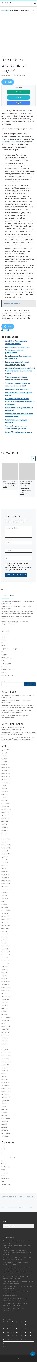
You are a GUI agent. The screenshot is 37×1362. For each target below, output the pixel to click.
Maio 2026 (4, 759)
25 (8, 1339)
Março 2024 (4, 836)
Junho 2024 (4, 827)
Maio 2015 (4, 1124)
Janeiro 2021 (5, 949)
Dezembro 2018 (5, 1023)
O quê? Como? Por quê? (9, 649)
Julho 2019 (4, 1002)
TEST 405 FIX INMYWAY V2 (10, 1296)
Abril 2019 (4, 1011)
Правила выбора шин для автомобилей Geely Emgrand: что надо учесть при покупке (20, 371)
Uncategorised (6, 658)
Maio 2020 (4, 972)
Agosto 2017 (5, 1065)
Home (3, 10)
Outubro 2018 (5, 1029)
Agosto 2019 (5, 999)
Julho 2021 (4, 931)
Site (8, 558)
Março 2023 (4, 871)
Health (3, 640)
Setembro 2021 (5, 925)
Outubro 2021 (5, 922)
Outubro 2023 (5, 851)
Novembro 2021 (5, 919)
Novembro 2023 (5, 848)
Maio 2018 (4, 1044)
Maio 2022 (4, 901)
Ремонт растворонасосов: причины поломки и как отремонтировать (17, 1287)
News (7, 10)
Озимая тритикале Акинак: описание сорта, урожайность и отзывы (15, 1292)
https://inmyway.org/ (7, 738)
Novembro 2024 (5, 812)
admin (3, 733)
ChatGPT (18, 92)
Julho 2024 (4, 824)
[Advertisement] (18, 33)
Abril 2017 (4, 1076)
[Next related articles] (33, 458)
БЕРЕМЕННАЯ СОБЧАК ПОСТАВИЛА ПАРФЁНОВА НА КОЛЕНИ (25, 488)
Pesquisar (5, 681)
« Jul (4, 1346)
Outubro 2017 (5, 1059)
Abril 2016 (4, 1112)
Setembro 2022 (5, 889)
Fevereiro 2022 (5, 910)
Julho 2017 (4, 1068)
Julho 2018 (4, 1038)
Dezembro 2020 (5, 952)
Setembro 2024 (5, 818)
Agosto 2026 (5, 750)
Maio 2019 (4, 1008)
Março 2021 (4, 943)
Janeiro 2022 (5, 913)
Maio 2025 (4, 794)
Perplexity (18, 97)
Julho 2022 (4, 895)
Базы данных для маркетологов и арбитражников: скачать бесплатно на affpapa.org (17, 1268)
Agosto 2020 (5, 964)
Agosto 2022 (5, 892)
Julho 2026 (4, 753)
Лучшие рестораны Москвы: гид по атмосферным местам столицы (16, 607)
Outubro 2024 (5, 815)
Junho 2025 (4, 791)
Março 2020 (4, 978)
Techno (4, 655)
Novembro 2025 (5, 776)
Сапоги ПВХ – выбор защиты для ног (18, 432)
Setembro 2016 (5, 1097)
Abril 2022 (4, 904)
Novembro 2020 (5, 955)
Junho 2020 (4, 970)
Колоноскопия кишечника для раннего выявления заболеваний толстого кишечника (16, 618)
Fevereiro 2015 (5, 1133)
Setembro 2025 (5, 782)
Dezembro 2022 (5, 880)
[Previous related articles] (29, 458)
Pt (2, 652)
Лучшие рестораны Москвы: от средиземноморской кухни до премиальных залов (18, 1282)
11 (8, 1332)
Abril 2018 (4, 1047)
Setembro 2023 (5, 854)
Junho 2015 (4, 1121)
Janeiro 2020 (5, 984)
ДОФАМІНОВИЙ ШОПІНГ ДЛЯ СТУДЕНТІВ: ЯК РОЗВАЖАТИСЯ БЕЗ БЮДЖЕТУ (15, 1300)
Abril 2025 (4, 797)
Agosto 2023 (5, 857)
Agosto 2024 (5, 821)
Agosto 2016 (5, 1100)
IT (2, 643)
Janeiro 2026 (5, 770)
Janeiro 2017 (5, 1085)
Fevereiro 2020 (5, 981)
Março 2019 (4, 1014)
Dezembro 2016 (5, 1088)
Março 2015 (4, 1130)
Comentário (12, 528)
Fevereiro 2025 (5, 803)
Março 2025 (4, 800)
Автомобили (6, 664)
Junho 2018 (4, 1041)
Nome (9, 543)
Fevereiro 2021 (5, 946)
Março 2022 (4, 907)
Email (9, 550)
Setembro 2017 (5, 1062)
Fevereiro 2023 (5, 874)
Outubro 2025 (5, 779)
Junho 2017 (4, 1071)
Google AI (18, 103)
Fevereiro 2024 (5, 839)
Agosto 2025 (5, 785)
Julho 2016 (4, 1103)
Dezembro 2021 (5, 916)
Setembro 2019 (5, 996)
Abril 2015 (4, 1127)
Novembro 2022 (5, 883)
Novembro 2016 (5, 1091)
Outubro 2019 (5, 993)
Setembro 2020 (5, 961)
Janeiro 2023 (5, 877)
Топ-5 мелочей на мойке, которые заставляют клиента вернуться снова (17, 602)
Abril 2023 (4, 869)
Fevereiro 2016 (5, 1118)
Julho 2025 (4, 788)
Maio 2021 (4, 937)
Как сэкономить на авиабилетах (17, 389)
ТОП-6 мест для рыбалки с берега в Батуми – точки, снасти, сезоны (17, 1273)
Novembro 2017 (5, 1056)
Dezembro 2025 (5, 773)
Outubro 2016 (5, 1094)
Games (3, 637)
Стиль (3, 672)
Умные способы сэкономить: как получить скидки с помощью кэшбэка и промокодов (20, 401)
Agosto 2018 (5, 1035)
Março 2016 (4, 1115)
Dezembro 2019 (5, 987)
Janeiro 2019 (5, 1020)
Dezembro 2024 (5, 809)
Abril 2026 (4, 762)
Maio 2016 (4, 1109)
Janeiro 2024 (5, 842)
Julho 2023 (4, 860)
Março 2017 (4, 1079)
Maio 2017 (4, 1073)
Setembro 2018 (5, 1032)
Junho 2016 (4, 1106)
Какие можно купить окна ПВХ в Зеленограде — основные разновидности (17, 350)
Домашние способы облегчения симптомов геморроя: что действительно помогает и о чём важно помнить (17, 612)
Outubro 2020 (5, 958)
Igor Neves (6, 75)
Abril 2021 (4, 940)
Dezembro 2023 (5, 845)
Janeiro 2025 (5, 806)
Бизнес (4, 666)
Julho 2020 (4, 967)
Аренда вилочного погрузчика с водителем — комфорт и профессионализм (16, 1277)
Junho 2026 (4, 756)
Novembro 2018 (5, 1026)
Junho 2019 (4, 1005)
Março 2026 (4, 765)
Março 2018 (4, 1050)
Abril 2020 (4, 975)
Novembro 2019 (5, 990)
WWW (3, 661)
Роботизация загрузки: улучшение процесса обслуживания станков (14, 623)
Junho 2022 (4, 898)
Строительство (7, 675)
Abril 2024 (4, 833)
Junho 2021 (4, 934)
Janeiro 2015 (5, 1136)
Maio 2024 (4, 830)
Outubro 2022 (5, 886)
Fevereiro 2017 (5, 1082)
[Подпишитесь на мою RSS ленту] (2, 589)
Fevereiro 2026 (5, 767)
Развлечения (6, 669)
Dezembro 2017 (5, 1053)
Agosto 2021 (5, 928)
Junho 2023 (4, 863)
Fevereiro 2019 (5, 1017)
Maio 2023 (4, 866)
